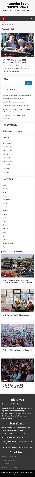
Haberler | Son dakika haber (17, 5)
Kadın (5, 218)
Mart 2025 (6, 172)
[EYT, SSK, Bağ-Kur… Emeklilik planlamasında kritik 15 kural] (17, 45)
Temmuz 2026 (7, 147)
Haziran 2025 (7, 161)
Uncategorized (8, 243)
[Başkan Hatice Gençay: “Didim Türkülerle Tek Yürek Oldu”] (17, 370)
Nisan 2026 (6, 154)
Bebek (5, 189)
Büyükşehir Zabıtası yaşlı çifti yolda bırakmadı (16, 447)
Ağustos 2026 (7, 143)
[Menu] (8, 18)
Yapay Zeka (6, 247)
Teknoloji (6, 239)
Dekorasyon (7, 199)
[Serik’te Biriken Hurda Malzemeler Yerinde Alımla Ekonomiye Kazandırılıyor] (17, 265)
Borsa (5, 54)
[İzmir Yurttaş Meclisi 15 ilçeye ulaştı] (17, 300)
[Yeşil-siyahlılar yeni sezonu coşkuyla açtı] (17, 335)
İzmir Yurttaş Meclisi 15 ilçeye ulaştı (14, 102)
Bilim (4, 192)
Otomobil (6, 225)
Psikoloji (5, 228)
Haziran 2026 (7, 150)
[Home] (4, 18)
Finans (12, 54)
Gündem (5, 210)
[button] (8, 18)
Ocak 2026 (6, 157)
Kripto (5, 221)
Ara (6, 79)
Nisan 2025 (6, 168)
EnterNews (28, 472)
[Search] (32, 19)
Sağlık (5, 232)
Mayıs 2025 (7, 165)
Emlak (5, 203)
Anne (4, 185)
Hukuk (5, 214)
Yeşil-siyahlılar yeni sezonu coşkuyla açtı (16, 105)
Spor (4, 236)
